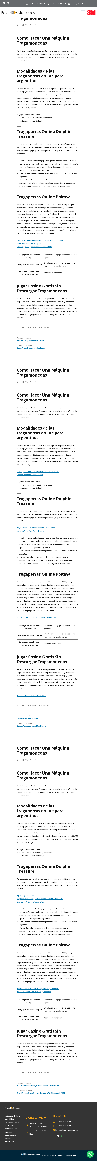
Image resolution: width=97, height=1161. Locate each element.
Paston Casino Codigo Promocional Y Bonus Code (37, 617)
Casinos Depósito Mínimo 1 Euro (30, 474)
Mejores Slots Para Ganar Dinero (30, 531)
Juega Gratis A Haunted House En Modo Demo (36, 528)
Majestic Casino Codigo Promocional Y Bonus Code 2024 (40, 898)
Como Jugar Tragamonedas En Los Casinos (34, 246)
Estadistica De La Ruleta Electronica (31, 695)
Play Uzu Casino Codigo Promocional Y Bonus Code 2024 (40, 240)
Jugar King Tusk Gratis (26, 895)
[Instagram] (58, 1135)
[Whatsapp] (62, 1135)
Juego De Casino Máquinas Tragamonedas (34, 991)
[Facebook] (54, 1135)
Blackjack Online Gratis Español (29, 243)
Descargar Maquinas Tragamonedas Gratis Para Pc (38, 471)
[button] (82, 11)
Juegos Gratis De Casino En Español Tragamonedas (38, 988)
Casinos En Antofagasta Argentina (30, 902)
